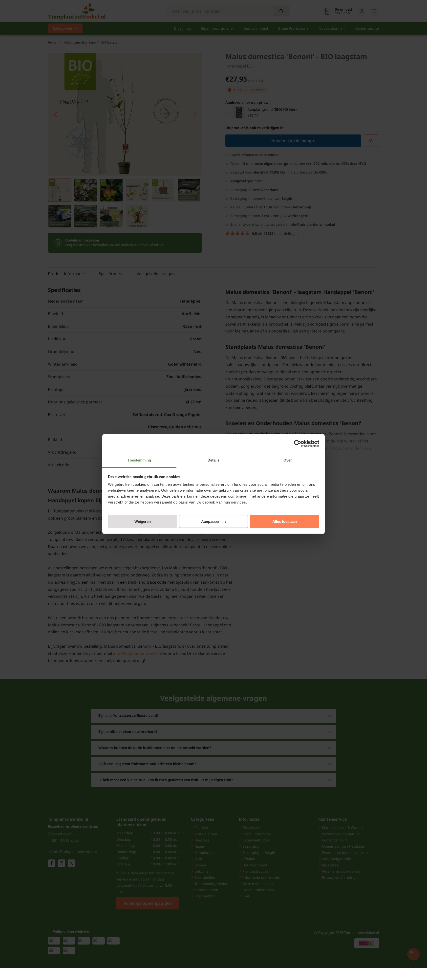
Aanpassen (210, 521)
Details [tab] (214, 460)
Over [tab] (287, 460)
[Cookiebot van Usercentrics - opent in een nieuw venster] (297, 443)
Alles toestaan (284, 521)
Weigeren (142, 521)
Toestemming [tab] (139, 460)
